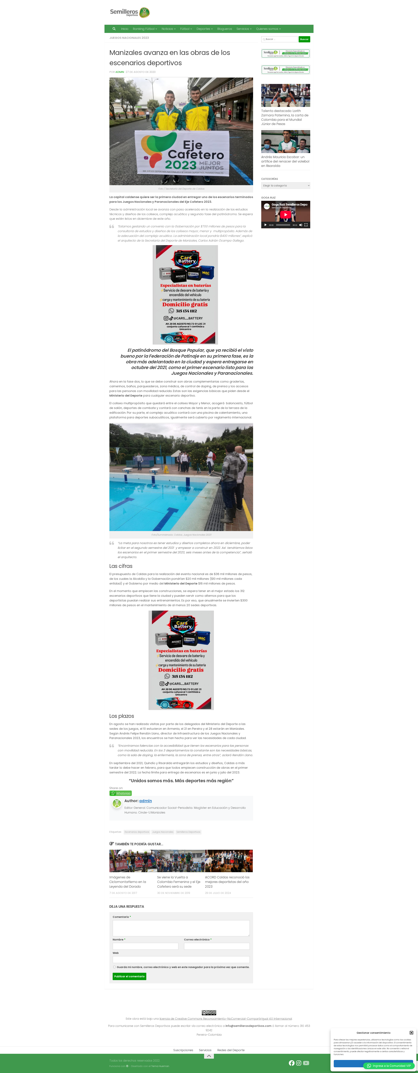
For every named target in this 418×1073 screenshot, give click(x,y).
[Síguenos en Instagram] (299, 1063)
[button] (411, 1032)
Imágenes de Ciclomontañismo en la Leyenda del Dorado (127, 882)
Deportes (203, 29)
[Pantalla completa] (306, 225)
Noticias (167, 29)
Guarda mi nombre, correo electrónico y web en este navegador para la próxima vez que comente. (183, 967)
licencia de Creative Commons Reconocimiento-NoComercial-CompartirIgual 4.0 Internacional (226, 1019)
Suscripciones (183, 1050)
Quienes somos (267, 29)
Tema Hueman (160, 1066)
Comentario (122, 917)
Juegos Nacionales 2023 (129, 38)
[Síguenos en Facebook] (292, 1063)
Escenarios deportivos (137, 832)
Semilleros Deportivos (188, 832)
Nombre (119, 939)
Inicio (124, 29)
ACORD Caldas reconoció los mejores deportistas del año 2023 (227, 882)
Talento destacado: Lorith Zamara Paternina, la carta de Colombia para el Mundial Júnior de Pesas (284, 117)
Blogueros (224, 29)
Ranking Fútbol (143, 29)
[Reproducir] (265, 225)
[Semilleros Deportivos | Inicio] (129, 12)
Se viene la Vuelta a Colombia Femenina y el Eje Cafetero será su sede (178, 882)
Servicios (243, 29)
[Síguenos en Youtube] (306, 1063)
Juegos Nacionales (162, 832)
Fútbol (184, 29)
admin (119, 72)
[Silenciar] (300, 225)
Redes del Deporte (231, 1050)
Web (116, 953)
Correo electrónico (198, 939)
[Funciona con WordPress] (127, 1066)
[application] (285, 214)
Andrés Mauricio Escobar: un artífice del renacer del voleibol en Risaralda (285, 161)
